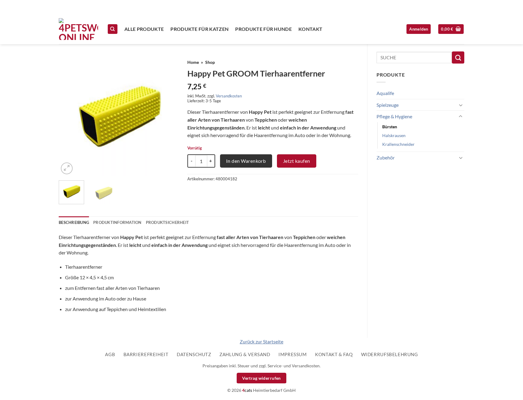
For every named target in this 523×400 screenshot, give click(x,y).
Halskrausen (394, 135)
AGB (110, 354)
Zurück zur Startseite (261, 341)
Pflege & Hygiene (394, 116)
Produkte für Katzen (199, 29)
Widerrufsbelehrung (389, 354)
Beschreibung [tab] (74, 222)
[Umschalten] (460, 105)
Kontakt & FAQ (334, 354)
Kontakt (310, 29)
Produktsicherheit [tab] (167, 222)
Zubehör (386, 157)
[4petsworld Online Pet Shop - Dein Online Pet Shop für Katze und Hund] (78, 29)
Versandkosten (229, 95)
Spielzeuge (388, 105)
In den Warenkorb (246, 161)
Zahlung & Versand (244, 354)
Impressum (292, 354)
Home (193, 62)
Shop (210, 62)
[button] (451, 29)
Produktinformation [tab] (117, 222)
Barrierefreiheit (146, 354)
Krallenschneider (398, 144)
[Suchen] (112, 29)
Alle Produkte (144, 29)
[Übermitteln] (458, 57)
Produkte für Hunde (263, 29)
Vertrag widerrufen (261, 378)
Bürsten (389, 126)
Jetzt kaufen (296, 161)
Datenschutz (194, 354)
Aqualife (385, 93)
